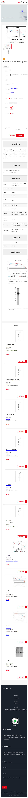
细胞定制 (23, 754)
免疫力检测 (21, 752)
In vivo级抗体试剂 (22, 737)
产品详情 (12, 18)
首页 (4, 18)
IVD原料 (9, 735)
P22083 (12, 92)
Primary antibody (14, 88)
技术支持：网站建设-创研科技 (14, 795)
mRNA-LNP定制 (15, 752)
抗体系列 (6, 735)
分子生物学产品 (15, 735)
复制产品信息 (6, 66)
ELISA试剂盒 (6, 739)
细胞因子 (12, 737)
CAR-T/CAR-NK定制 (8, 752)
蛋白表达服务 (12, 754)
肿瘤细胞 (20, 735)
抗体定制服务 (6, 754)
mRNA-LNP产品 (7, 737)
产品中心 (8, 18)
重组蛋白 (16, 737)
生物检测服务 (18, 754)
